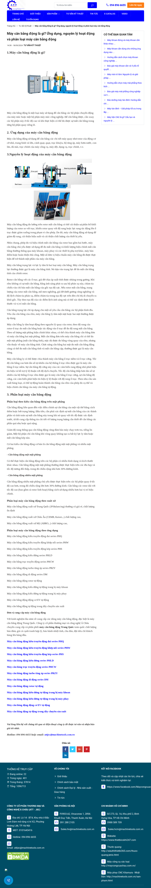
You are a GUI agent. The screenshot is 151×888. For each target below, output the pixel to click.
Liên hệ (16, 19)
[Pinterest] (87, 749)
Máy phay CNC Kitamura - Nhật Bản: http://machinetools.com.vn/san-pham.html (121, 876)
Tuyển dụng (32, 19)
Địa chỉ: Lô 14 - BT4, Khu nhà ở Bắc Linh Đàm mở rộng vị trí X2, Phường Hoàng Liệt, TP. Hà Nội (28, 821)
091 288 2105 (67, 822)
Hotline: (17, 837)
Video (125, 14)
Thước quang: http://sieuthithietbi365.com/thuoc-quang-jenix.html (119, 851)
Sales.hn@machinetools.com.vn (77, 829)
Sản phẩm (52, 14)
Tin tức (94, 14)
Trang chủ (18, 14)
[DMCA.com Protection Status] (18, 856)
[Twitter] (73, 749)
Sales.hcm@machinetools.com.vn (125, 829)
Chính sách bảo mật (67, 782)
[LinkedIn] (65, 755)
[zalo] (6, 870)
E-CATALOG (109, 14)
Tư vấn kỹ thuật (75, 14)
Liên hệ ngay (135, 5)
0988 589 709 (114, 822)
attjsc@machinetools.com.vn (29, 847)
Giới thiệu (35, 14)
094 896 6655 (118, 5)
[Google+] (80, 749)
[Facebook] (65, 749)
